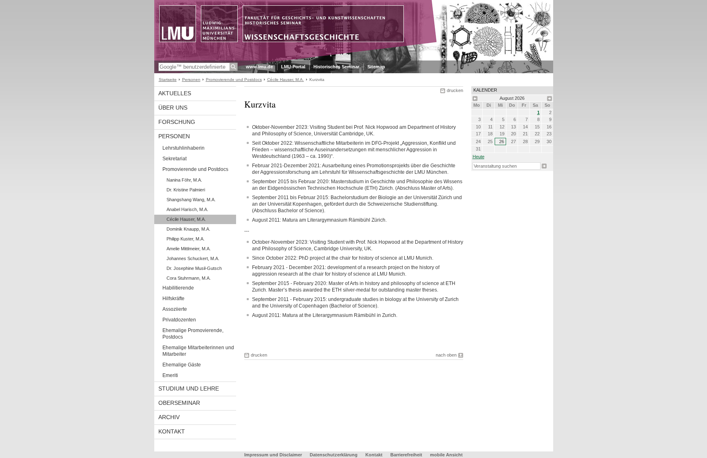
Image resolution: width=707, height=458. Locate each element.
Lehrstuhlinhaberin (183, 148)
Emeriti (170, 375)
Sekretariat (174, 159)
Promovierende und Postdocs (234, 79)
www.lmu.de (259, 66)
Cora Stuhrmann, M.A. (189, 278)
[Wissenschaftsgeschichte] (353, 59)
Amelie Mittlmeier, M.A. (189, 248)
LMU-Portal (293, 66)
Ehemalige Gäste (181, 365)
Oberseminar (179, 403)
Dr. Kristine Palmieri (186, 189)
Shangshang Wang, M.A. (191, 199)
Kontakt (171, 431)
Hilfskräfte (173, 298)
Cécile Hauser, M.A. (285, 79)
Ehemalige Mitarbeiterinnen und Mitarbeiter (198, 351)
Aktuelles (174, 93)
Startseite (168, 79)
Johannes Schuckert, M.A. (193, 258)
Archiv (169, 417)
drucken (455, 90)
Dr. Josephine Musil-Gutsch (194, 268)
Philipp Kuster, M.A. (186, 238)
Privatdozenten (179, 320)
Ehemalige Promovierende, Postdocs (192, 334)
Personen (191, 79)
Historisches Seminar (336, 66)
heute (478, 156)
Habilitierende (178, 288)
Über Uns (172, 107)
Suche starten (544, 166)
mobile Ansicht (446, 454)
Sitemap (376, 66)
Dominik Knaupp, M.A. (188, 229)
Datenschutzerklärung (334, 454)
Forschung (176, 122)
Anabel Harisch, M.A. (187, 209)
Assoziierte (174, 309)
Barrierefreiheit (406, 454)
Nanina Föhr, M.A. (184, 179)
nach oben (446, 354)
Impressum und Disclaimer (273, 454)
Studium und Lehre (188, 388)
